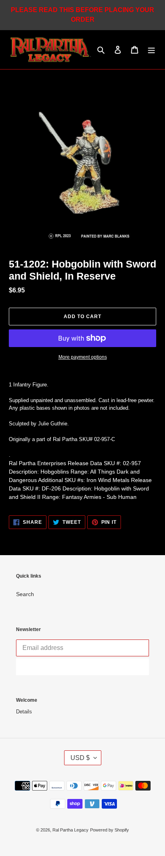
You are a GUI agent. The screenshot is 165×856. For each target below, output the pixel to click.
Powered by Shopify (109, 829)
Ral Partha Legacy (70, 829)
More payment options (82, 357)
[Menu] (151, 49)
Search (25, 594)
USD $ (80, 757)
